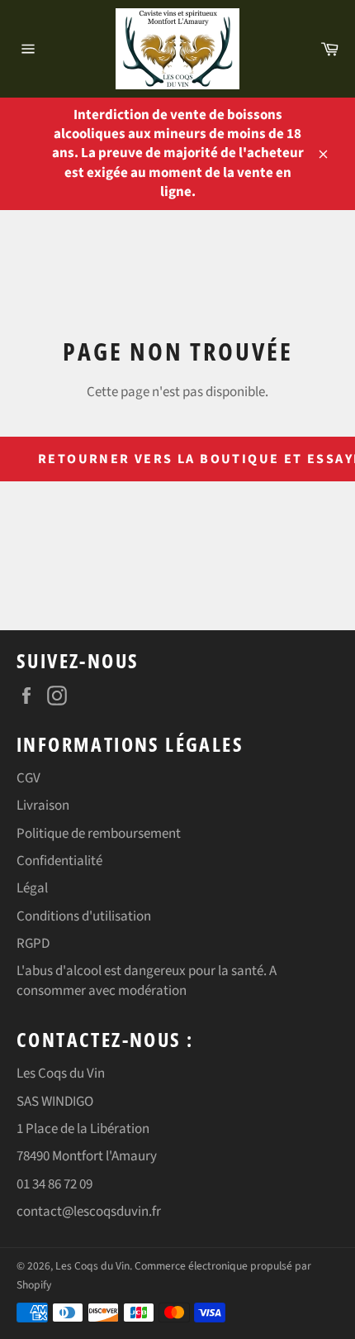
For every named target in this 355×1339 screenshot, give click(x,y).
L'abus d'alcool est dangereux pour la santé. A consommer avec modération (147, 980)
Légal (32, 888)
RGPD (33, 944)
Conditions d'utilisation (84, 916)
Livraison (43, 805)
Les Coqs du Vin (92, 1266)
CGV (28, 778)
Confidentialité (59, 861)
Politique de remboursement (99, 834)
